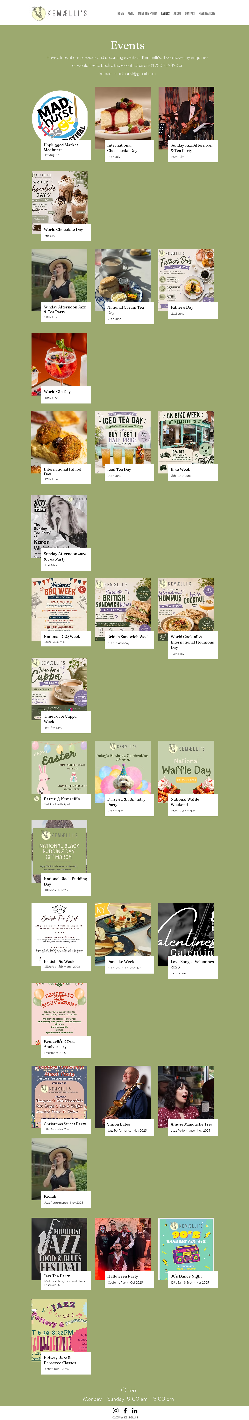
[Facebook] (125, 1410)
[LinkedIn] (135, 1410)
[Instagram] (115, 1410)
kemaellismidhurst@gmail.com (127, 73)
